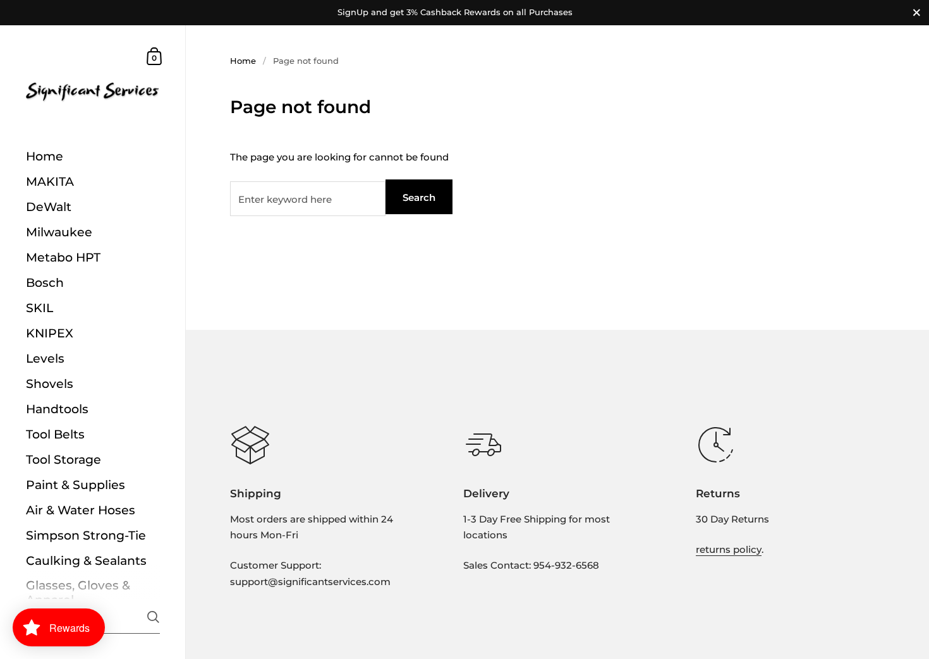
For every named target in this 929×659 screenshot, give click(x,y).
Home (243, 61)
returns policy (729, 549)
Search (419, 197)
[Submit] (153, 617)
